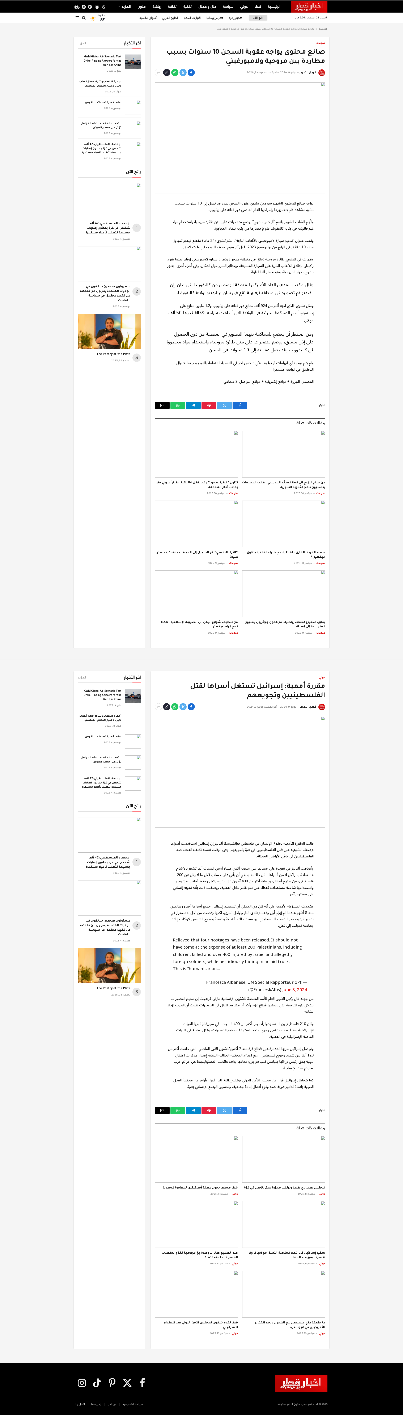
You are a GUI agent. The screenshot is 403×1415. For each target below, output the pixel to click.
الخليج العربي (170, 17)
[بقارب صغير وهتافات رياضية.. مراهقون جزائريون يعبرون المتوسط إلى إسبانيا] (283, 593)
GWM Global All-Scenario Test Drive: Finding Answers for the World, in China (102, 61)
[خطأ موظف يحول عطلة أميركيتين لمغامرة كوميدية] (196, 1159)
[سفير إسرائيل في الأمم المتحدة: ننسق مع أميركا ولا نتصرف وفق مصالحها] (283, 1224)
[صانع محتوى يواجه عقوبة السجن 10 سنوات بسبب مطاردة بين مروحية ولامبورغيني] (240, 137)
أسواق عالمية (148, 17)
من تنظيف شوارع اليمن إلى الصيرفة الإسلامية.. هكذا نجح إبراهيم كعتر (199, 625)
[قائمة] (77, 18)
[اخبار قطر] (309, 6)
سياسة (228, 7)
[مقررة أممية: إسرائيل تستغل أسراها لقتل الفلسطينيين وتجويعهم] (240, 772)
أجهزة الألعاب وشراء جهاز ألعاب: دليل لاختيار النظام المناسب (100, 84)
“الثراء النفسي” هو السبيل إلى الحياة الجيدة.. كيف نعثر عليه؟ (197, 555)
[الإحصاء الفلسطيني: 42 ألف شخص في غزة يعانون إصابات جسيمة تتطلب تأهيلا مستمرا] (133, 149)
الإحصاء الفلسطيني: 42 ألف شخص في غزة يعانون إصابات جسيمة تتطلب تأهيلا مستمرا (101, 148)
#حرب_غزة (235, 17)
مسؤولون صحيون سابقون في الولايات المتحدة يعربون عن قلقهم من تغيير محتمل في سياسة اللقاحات (105, 293)
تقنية (187, 7)
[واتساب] (174, 72)
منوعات (320, 42)
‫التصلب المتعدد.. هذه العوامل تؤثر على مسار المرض (101, 125)
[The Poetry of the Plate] (109, 331)
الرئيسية (274, 7)
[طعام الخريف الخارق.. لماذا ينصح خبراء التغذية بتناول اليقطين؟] (283, 524)
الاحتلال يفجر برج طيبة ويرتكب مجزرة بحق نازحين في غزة (284, 1188)
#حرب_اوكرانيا (215, 17)
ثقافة (172, 7)
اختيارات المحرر (192, 17)
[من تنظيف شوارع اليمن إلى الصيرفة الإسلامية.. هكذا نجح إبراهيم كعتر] (196, 593)
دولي (244, 7)
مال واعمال (207, 7)
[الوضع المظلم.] (103, 7)
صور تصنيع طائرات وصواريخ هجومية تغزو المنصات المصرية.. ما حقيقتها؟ (200, 1256)
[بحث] (83, 18)
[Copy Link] (166, 72)
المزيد (126, 7)
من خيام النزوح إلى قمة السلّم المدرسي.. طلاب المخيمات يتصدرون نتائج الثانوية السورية (283, 485)
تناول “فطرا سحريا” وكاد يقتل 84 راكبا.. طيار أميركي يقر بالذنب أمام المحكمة (197, 485)
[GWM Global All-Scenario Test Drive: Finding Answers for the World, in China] (133, 61)
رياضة (156, 7)
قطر (258, 7)
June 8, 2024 (294, 989)
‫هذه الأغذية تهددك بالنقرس (103, 102)
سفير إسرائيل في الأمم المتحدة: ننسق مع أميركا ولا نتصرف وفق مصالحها (287, 1256)
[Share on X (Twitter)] (183, 72)
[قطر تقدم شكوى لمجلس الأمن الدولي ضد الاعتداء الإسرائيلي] (196, 1294)
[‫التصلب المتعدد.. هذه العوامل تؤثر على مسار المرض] (133, 128)
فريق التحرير (308, 72)
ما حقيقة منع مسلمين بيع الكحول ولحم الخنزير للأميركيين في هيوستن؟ (290, 1325)
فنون (141, 7)
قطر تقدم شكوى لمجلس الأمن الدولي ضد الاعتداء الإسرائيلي (201, 1325)
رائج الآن (258, 17)
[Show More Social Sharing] (158, 72)
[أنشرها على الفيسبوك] (191, 72)
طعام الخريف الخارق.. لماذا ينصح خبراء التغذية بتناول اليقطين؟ (286, 555)
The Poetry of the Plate (113, 354)
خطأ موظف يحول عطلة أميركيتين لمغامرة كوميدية (200, 1188)
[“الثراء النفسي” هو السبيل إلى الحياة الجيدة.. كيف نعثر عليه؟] (196, 524)
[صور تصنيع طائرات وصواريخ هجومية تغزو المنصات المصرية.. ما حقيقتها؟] (196, 1224)
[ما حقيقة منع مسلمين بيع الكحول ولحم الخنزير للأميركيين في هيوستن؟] (283, 1294)
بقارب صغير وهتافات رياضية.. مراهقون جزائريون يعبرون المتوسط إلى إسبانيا (285, 625)
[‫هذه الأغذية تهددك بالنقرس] (133, 107)
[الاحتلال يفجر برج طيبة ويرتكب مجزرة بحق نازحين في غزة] (283, 1159)
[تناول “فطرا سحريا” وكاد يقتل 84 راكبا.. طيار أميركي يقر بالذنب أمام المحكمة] (196, 454)
